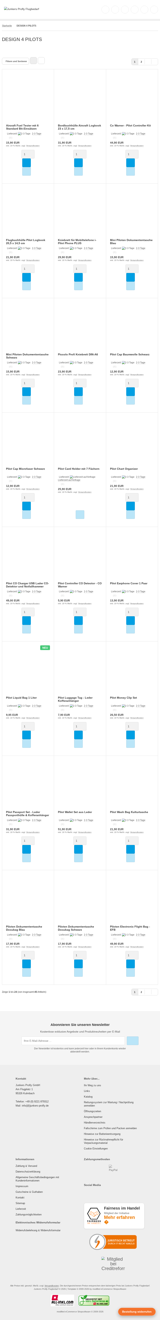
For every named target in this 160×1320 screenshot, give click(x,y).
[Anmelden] (125, 9)
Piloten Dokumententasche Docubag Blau (24, 928)
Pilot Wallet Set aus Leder (75, 812)
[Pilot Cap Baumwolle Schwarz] (132, 328)
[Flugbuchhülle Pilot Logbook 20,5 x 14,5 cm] (28, 213)
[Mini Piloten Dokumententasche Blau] (132, 213)
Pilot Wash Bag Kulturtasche (129, 812)
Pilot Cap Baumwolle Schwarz (129, 354)
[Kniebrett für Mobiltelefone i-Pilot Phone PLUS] (80, 213)
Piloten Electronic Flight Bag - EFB (130, 928)
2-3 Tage (36, 133)
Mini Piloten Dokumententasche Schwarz (27, 356)
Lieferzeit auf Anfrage (69, 480)
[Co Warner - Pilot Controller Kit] (132, 99)
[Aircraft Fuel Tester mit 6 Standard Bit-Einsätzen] (28, 99)
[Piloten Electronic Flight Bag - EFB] (132, 900)
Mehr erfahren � (119, 1219)
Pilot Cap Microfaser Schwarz (25, 468)
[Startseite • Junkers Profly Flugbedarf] (21, 9)
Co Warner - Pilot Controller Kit (130, 125)
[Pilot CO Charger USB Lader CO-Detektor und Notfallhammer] (28, 557)
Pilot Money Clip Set (123, 697)
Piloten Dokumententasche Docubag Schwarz (76, 928)
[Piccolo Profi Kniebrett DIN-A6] (80, 328)
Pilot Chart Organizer (124, 468)
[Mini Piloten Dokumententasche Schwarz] (28, 328)
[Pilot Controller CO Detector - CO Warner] (80, 557)
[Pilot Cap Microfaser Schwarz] (28, 442)
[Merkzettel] (135, 9)
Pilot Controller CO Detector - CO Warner (80, 585)
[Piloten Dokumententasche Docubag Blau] (28, 900)
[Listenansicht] (41, 60)
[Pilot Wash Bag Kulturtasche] (132, 786)
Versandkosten (33, 146)
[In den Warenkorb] (26, 163)
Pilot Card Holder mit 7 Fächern (79, 468)
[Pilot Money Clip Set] (132, 671)
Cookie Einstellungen (96, 1148)
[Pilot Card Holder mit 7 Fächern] (80, 442)
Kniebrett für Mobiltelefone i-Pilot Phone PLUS (77, 241)
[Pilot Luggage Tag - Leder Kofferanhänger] (80, 671)
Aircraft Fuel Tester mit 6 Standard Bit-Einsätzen (22, 127)
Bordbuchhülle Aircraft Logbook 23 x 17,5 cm (79, 127)
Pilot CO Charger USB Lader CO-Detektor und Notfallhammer (27, 585)
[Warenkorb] (144, 9)
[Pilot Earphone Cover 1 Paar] (132, 557)
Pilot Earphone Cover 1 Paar (128, 583)
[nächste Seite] (148, 61)
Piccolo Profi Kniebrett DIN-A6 (78, 354)
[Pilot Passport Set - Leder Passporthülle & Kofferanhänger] (28, 786)
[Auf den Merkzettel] (26, 171)
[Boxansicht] (33, 60)
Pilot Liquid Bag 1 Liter (21, 697)
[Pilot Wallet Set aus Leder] (80, 786)
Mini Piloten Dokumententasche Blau (131, 241)
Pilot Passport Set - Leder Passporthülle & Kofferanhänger (27, 813)
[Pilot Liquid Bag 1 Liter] (28, 671)
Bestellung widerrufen (137, 1311)
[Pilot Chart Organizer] (132, 442)
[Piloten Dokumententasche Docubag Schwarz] (80, 900)
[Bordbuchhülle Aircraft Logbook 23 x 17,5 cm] (80, 99)
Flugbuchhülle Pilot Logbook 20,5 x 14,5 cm (25, 241)
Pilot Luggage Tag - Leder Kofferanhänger (75, 699)
